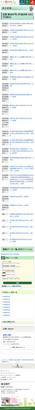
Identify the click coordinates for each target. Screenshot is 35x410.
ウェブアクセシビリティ (8, 373)
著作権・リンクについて (8, 377)
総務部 (5, 335)
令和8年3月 (6, 309)
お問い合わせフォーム (18, 347)
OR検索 (12, 265)
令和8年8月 (6, 296)
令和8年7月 (6, 299)
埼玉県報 (11, 359)
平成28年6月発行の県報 (27, 359)
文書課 (9, 335)
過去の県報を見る (9, 322)
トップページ (4, 359)
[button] (22, 2)
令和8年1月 (6, 315)
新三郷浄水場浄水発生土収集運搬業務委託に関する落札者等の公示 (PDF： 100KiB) (22, 133)
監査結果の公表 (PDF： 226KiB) (19, 196)
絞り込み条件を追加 (8, 270)
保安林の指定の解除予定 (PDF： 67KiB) (21, 50)
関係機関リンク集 (7, 379)
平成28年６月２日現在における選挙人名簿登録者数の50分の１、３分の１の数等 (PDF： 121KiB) (21, 168)
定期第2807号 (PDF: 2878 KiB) (10, 254)
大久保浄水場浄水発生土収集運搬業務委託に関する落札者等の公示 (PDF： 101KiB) (22, 142)
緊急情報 (32, 2)
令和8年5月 (6, 304)
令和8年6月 (6, 302)
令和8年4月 (6, 307)
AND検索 (6, 265)
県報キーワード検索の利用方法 (12, 286)
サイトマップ (5, 371)
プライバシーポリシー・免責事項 (11, 375)
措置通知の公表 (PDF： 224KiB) (19, 205)
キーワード (6, 261)
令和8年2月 (6, 312)
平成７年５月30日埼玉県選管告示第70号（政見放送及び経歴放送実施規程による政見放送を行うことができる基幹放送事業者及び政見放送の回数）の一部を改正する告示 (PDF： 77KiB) (22, 179)
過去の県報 (17, 359)
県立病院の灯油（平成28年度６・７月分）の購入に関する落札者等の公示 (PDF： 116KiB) (21, 151)
